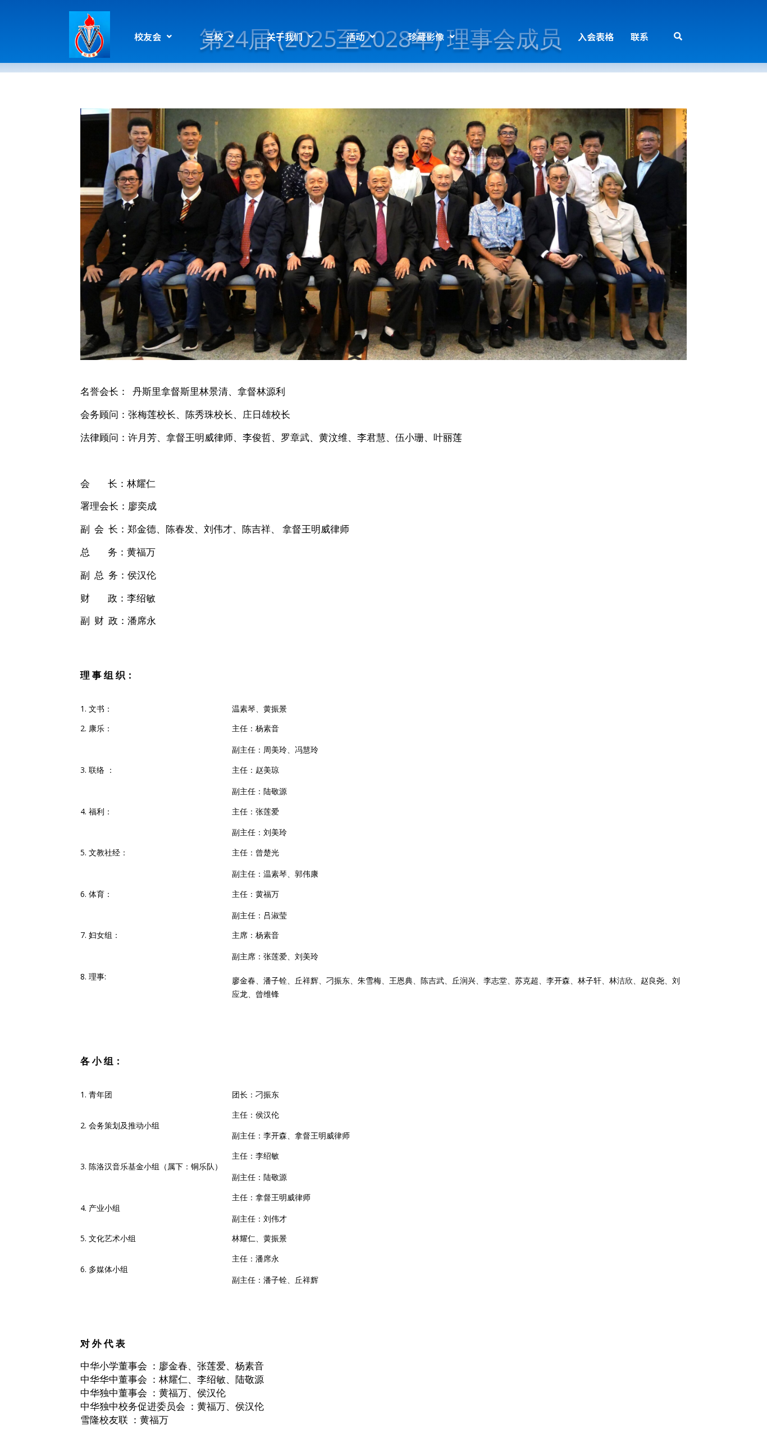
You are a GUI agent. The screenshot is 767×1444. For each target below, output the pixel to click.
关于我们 (285, 36)
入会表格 (596, 36)
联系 (640, 36)
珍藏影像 (426, 36)
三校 (214, 36)
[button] (153, 36)
